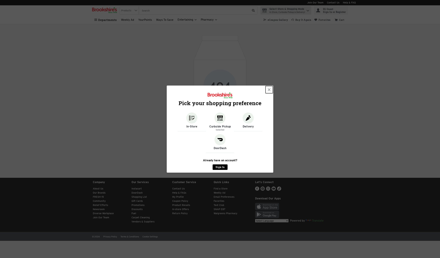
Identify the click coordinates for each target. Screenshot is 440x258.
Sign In (220, 167)
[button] (192, 122)
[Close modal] (269, 90)
